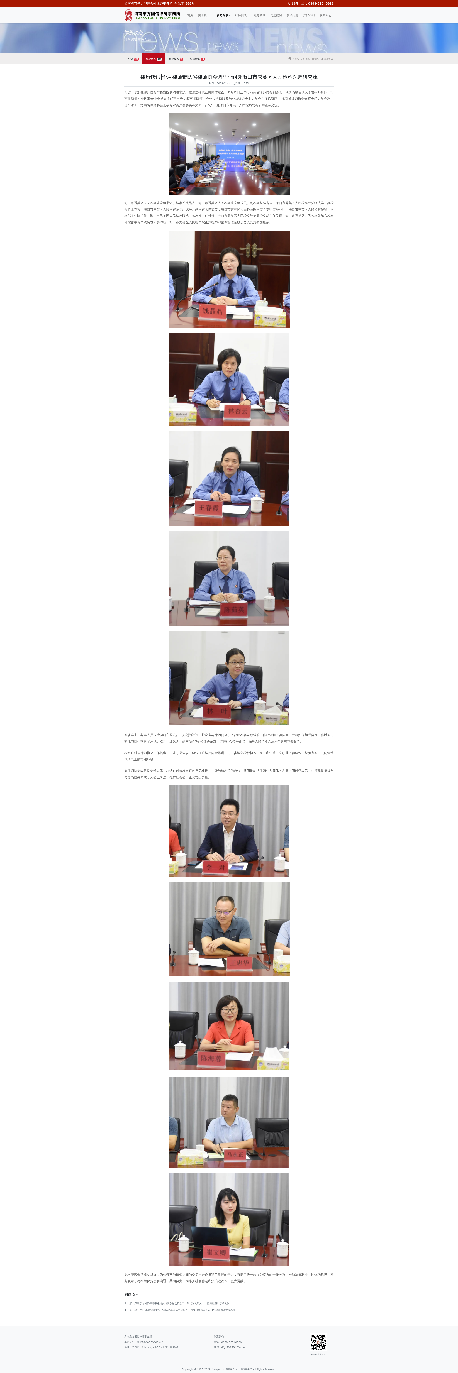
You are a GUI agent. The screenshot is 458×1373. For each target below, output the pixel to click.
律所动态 (153, 58)
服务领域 (259, 15)
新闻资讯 (222, 15)
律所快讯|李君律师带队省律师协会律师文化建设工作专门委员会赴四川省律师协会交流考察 (184, 1309)
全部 (133, 58)
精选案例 (276, 15)
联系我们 (325, 15)
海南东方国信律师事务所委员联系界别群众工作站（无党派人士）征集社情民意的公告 (182, 1303)
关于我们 (203, 15)
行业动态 (175, 58)
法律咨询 (309, 15)
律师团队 (241, 15)
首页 (190, 15)
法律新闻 (197, 58)
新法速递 (292, 15)
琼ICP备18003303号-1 (150, 1342)
